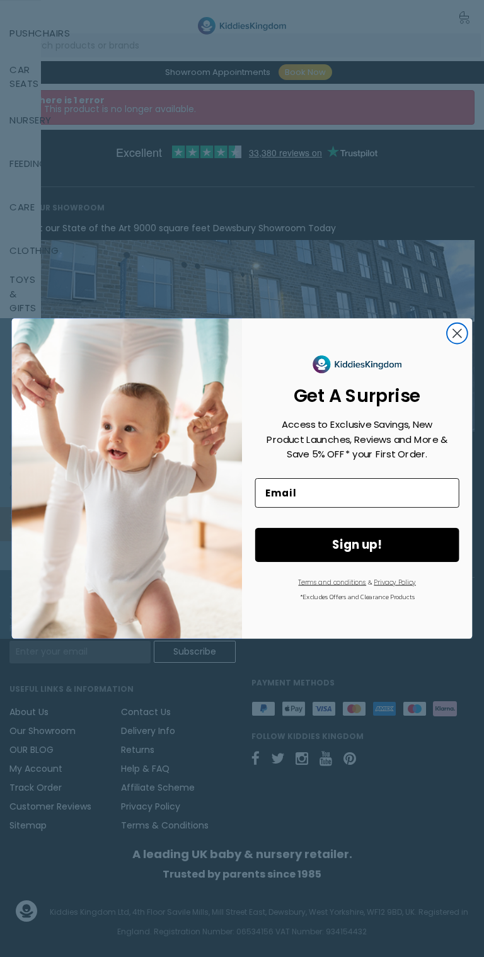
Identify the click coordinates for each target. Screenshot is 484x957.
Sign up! (357, 545)
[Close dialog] (457, 333)
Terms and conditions (332, 582)
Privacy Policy (394, 582)
